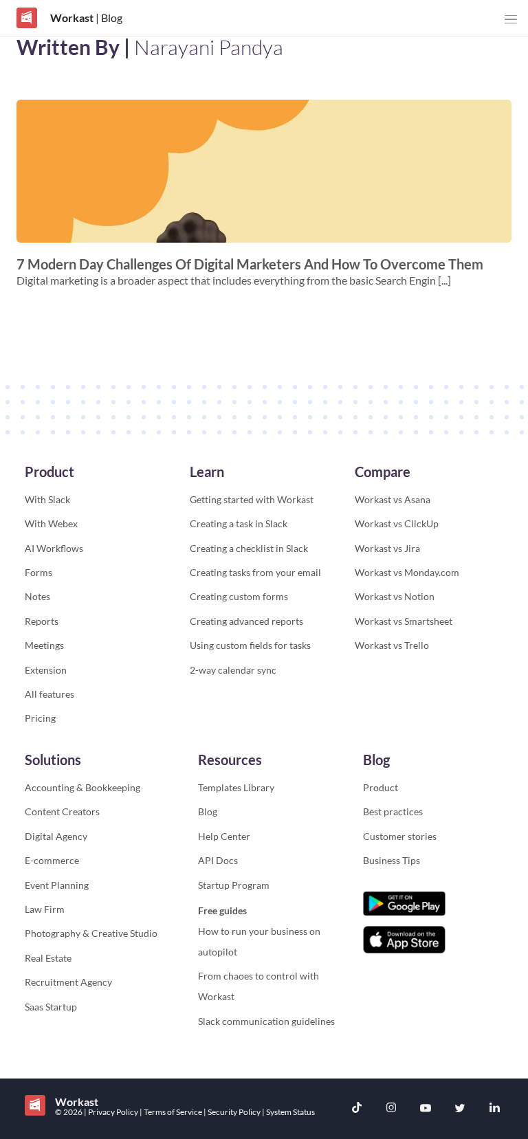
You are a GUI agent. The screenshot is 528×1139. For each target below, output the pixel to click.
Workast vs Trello (392, 645)
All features (49, 694)
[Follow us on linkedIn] (494, 1109)
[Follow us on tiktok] (356, 1109)
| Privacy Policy (112, 1112)
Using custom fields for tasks (250, 645)
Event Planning (57, 885)
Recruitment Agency (68, 982)
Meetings (44, 645)
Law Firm (45, 909)
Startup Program (234, 885)
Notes (37, 596)
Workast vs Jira (387, 548)
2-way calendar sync (233, 670)
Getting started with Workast (252, 499)
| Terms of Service (172, 1112)
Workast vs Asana (392, 499)
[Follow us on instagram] (391, 1109)
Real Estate (48, 958)
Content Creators (62, 811)
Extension (46, 670)
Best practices (393, 811)
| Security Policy (233, 1112)
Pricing (40, 718)
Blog (207, 811)
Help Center (224, 836)
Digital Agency (56, 836)
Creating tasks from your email (255, 572)
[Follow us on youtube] (425, 1109)
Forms (38, 572)
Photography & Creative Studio (91, 933)
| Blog (108, 17)
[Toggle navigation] (511, 20)
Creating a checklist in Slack (249, 548)
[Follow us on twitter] (459, 1109)
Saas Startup (51, 1007)
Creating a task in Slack (238, 523)
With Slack (47, 499)
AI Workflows (54, 548)
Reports (41, 621)
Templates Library (236, 787)
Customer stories (400, 836)
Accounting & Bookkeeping (82, 787)
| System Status (288, 1112)
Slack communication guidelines (266, 1021)
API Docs (218, 860)
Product (380, 787)
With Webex (51, 523)
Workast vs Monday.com (407, 572)
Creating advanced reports (246, 621)
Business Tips (391, 860)
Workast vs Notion (394, 596)
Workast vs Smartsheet (403, 621)
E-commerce (52, 860)
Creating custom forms (239, 596)
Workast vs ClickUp (397, 523)
